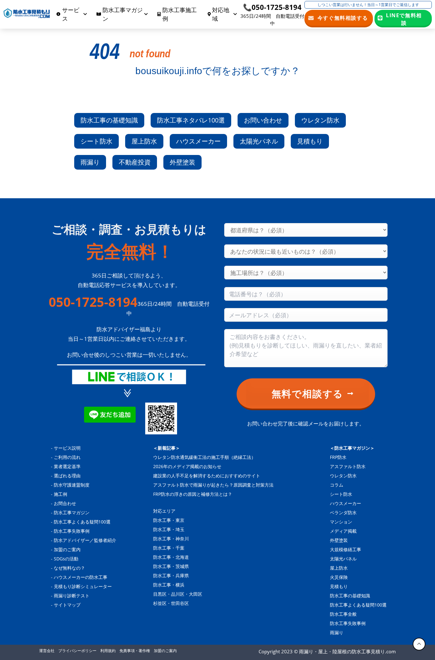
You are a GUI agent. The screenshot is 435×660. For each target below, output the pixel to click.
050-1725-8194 (93, 302)
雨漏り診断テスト (71, 596)
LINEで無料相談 (404, 19)
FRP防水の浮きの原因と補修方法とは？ (192, 494)
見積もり (310, 141)
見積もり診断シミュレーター (83, 586)
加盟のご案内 (67, 549)
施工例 (60, 494)
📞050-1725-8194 (272, 7)
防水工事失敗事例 (71, 531)
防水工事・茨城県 (171, 566)
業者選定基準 (67, 466)
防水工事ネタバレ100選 (191, 120)
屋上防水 (144, 141)
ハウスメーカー (198, 141)
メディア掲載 (343, 531)
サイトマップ (67, 605)
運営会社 (46, 650)
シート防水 (96, 141)
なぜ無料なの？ (69, 568)
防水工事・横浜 (168, 585)
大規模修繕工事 (345, 549)
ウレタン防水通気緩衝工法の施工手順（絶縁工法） (204, 457)
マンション (341, 522)
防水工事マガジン (71, 512)
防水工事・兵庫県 (171, 575)
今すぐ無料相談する (342, 17)
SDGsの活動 (66, 559)
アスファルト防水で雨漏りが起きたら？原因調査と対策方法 (213, 485)
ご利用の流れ (67, 457)
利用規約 (108, 650)
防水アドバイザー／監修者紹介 (85, 540)
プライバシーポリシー (77, 650)
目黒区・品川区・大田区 (177, 594)
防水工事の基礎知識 (109, 120)
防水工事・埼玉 (168, 529)
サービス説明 (67, 448)
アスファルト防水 (348, 466)
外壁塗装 (182, 162)
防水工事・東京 (168, 520)
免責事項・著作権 (134, 650)
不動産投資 (135, 162)
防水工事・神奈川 (171, 539)
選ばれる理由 (67, 476)
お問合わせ (65, 503)
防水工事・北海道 (171, 557)
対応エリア (164, 511)
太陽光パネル (259, 141)
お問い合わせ (263, 120)
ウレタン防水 (320, 120)
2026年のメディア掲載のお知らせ (187, 466)
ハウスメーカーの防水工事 (80, 577)
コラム (336, 485)
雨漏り (90, 162)
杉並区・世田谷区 (171, 603)
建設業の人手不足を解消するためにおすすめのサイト (206, 476)
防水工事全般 (343, 614)
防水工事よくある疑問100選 (82, 522)
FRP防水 (338, 457)
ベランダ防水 (343, 512)
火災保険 (339, 577)
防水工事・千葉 (168, 548)
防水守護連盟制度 (71, 485)
